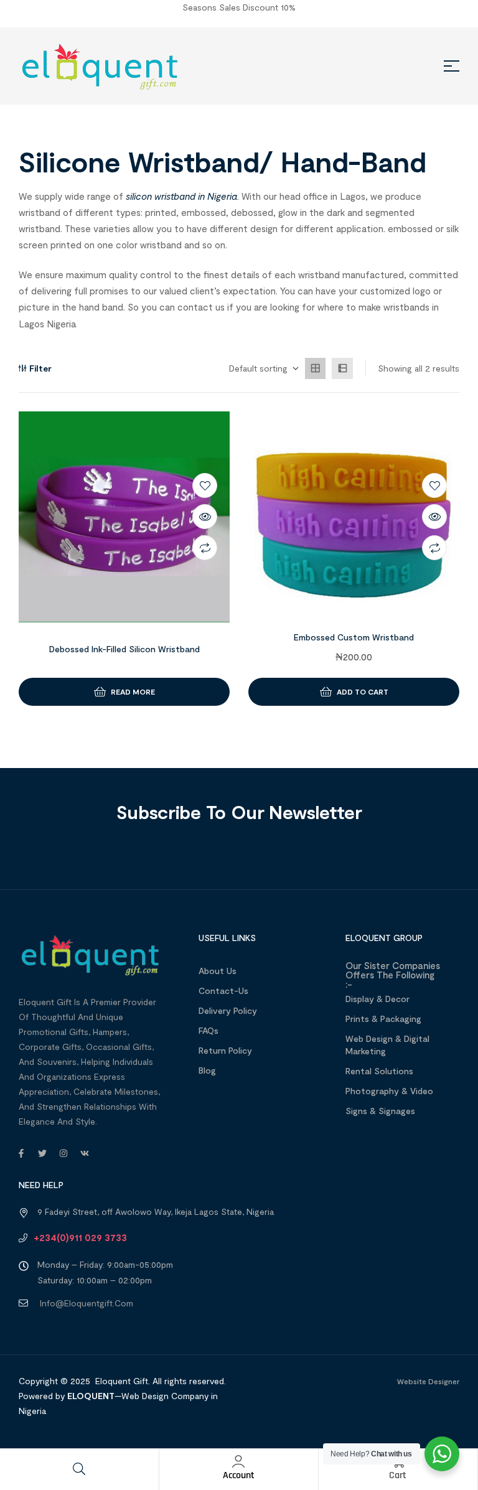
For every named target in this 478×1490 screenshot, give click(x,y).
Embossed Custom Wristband (354, 637)
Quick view (204, 516)
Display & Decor (377, 998)
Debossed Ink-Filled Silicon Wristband (124, 649)
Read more (133, 691)
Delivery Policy (228, 1010)
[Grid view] (315, 368)
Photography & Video (389, 1090)
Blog (207, 1070)
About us (218, 970)
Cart (397, 1475)
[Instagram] (63, 1153)
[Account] (238, 1461)
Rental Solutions (379, 1071)
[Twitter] (42, 1153)
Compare (204, 547)
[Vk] (84, 1153)
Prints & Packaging (383, 1018)
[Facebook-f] (21, 1153)
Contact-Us (223, 990)
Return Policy (225, 1050)
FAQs (208, 1030)
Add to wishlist (204, 485)
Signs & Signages (380, 1110)
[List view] (342, 368)
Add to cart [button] (362, 691)
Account (239, 1475)
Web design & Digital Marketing (387, 1044)
